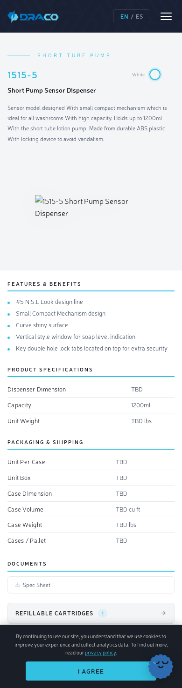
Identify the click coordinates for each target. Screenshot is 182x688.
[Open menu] (166, 16)
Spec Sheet (36, 584)
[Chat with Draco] (161, 667)
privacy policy (100, 652)
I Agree (91, 671)
